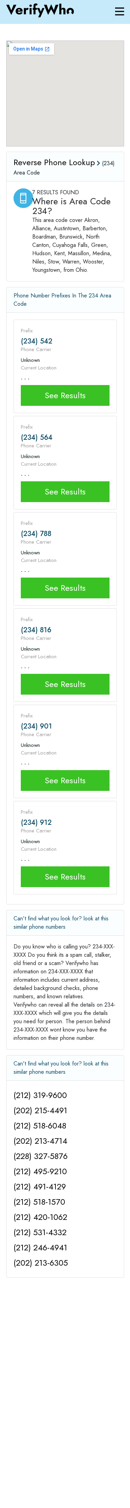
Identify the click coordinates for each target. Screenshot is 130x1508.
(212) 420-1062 (40, 1217)
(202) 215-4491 (40, 1110)
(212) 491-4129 (40, 1186)
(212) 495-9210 (40, 1171)
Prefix (27, 330)
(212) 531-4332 (40, 1232)
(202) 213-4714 (40, 1141)
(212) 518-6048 (40, 1125)
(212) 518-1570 (39, 1202)
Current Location (39, 368)
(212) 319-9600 (40, 1095)
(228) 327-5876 (41, 1156)
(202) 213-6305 (41, 1263)
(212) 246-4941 (40, 1247)
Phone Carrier (36, 349)
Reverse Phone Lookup (54, 162)
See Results (65, 395)
